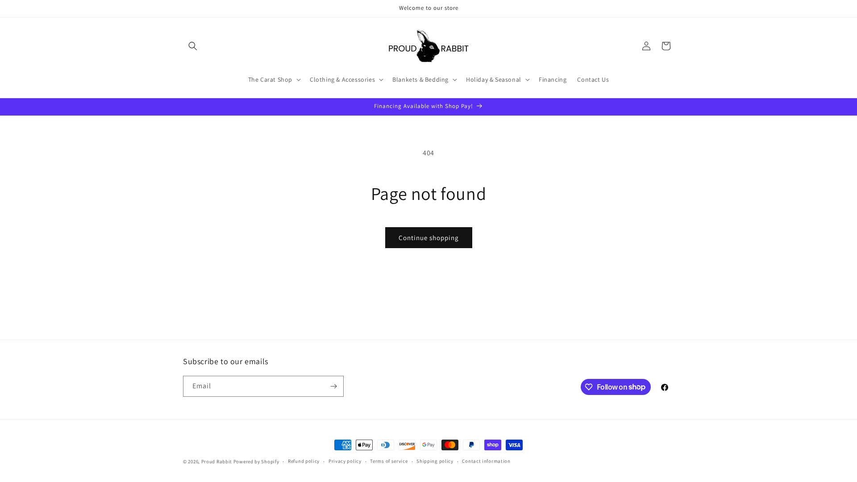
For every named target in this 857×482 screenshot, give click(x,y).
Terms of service (389, 461)
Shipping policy (434, 461)
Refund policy (304, 461)
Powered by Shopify (256, 461)
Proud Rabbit (216, 461)
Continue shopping (429, 237)
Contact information (486, 461)
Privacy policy (345, 461)
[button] (193, 46)
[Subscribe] (333, 386)
